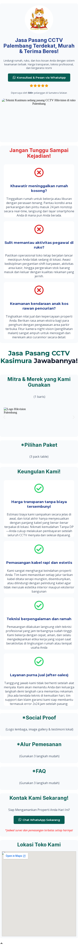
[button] (4, 417)
